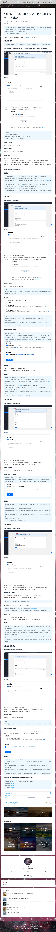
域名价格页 (16, 178)
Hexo (20, 926)
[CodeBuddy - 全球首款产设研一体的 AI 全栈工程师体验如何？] (4, 904)
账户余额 (48, 180)
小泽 (12, 793)
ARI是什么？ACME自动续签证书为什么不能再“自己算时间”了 (20, 893)
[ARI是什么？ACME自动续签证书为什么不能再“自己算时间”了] (4, 894)
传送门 (28, 37)
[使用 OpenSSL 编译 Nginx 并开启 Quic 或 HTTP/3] (4, 899)
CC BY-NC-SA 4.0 (31, 797)
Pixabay (40, 926)
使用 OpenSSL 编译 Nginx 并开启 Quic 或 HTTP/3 (18, 898)
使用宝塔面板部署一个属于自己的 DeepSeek (16, 907)
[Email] (28, 876)
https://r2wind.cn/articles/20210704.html (20, 795)
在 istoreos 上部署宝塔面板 (13, 912)
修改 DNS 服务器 (34, 608)
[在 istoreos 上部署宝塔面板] (4, 913)
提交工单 (24, 33)
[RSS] (31, 876)
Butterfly (29, 926)
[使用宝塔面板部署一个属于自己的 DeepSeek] (4, 909)
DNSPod (6, 802)
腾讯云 (11, 802)
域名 (16, 802)
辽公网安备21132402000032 (24, 928)
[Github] (25, 876)
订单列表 (21, 184)
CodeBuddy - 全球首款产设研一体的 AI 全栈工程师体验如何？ (20, 903)
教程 (27, 21)
